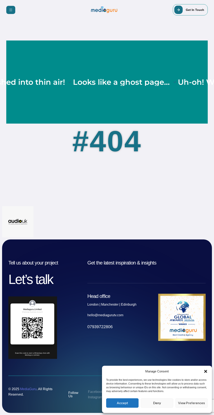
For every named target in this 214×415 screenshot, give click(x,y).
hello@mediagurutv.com (105, 315)
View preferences (191, 403)
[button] (206, 371)
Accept (122, 403)
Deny (157, 403)
